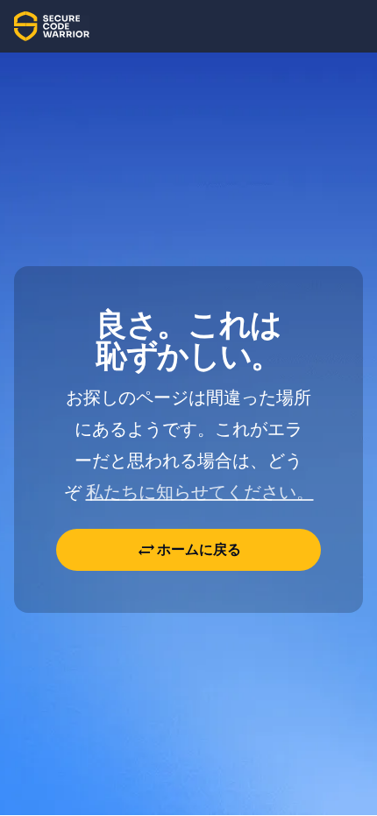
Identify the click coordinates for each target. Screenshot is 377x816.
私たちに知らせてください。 (200, 492)
